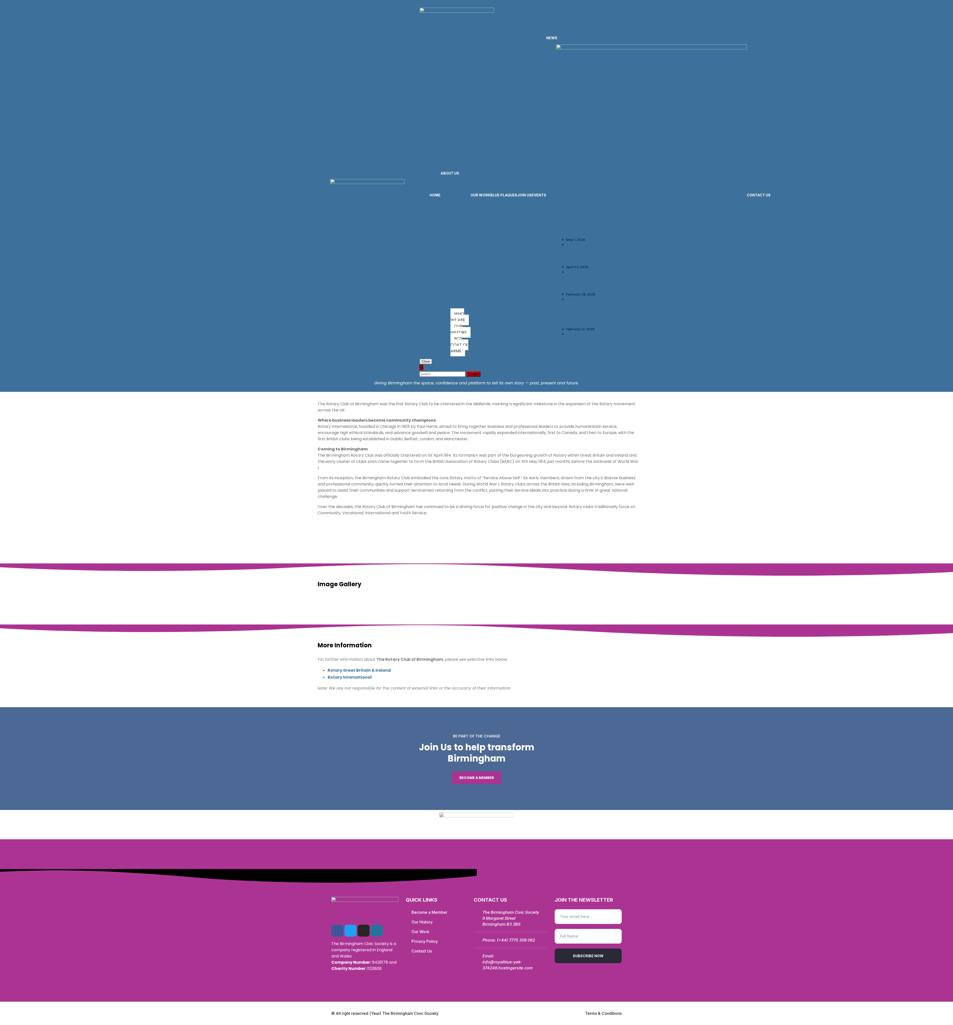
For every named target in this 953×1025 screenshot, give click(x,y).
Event (570, 299)
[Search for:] (442, 374)
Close (426, 361)
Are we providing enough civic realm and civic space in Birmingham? (643, 345)
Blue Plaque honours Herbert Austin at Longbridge (619, 283)
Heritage (594, 244)
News (606, 244)
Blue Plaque (575, 244)
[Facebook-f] (337, 931)
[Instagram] (364, 931)
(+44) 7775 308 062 (516, 940)
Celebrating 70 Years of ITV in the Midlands (611, 256)
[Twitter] (350, 931)
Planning (584, 334)
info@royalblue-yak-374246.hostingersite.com (507, 964)
